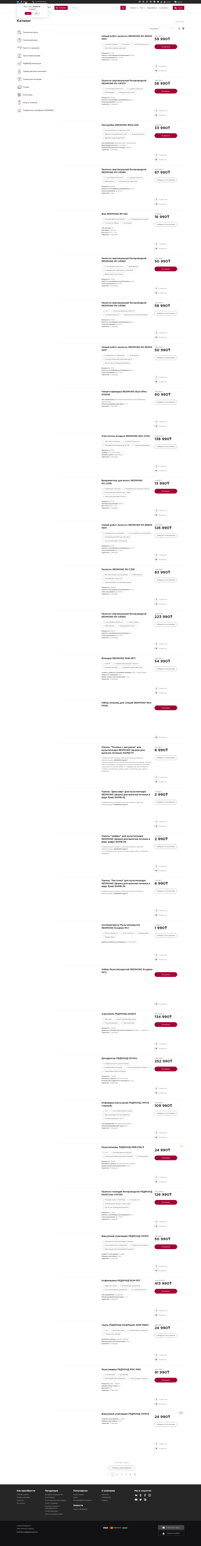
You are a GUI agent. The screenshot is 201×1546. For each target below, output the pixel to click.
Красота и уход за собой (53, 1514)
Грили (75, 1497)
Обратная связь (173, 1527)
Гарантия (20, 1500)
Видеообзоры (152, 8)
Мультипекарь (78, 1494)
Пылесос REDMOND (118, 569)
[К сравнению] (156, 66)
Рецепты (133, 8)
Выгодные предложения (54, 1494)
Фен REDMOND (115, 214)
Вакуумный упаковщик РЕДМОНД (125, 1236)
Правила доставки (23, 1497)
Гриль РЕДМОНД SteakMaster (125, 1325)
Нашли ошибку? (173, 1533)
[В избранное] (156, 70)
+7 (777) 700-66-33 (40, 2)
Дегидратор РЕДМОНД (119, 1058)
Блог (142, 8)
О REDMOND (106, 1497)
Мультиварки (50, 1497)
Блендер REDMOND (119, 658)
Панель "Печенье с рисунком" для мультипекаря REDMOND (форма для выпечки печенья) (123, 750)
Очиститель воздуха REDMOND (126, 436)
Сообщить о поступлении (166, 180)
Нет (36, 13)
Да (28, 13)
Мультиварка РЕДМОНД (121, 1370)
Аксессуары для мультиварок (55, 1500)
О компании (163, 8)
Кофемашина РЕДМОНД (121, 1281)
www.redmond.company (25, 1529)
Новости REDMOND (80, 1509)
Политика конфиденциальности (27, 1532)
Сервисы (105, 1500)
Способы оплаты (23, 1494)
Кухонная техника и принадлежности (52, 1507)
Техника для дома (51, 1511)
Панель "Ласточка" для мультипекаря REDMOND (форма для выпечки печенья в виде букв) (126, 883)
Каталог (62, 8)
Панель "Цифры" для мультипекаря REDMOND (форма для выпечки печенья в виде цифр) (126, 839)
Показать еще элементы (122, 1468)
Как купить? (21, 1503)
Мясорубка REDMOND (120, 125)
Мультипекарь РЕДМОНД (123, 1147)
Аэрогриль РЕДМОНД (119, 1014)
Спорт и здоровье (51, 1503)
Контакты (105, 1494)
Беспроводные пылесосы (82, 1500)
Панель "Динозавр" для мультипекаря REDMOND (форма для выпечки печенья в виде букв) (126, 794)
